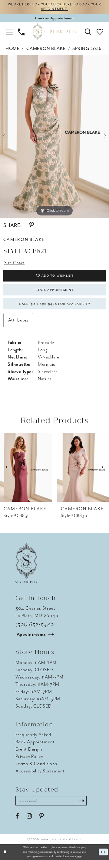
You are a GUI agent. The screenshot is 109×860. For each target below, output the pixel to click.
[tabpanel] (54, 136)
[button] (9, 31)
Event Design (28, 749)
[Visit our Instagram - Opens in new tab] (29, 816)
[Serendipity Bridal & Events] (55, 31)
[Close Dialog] (5, 852)
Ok (103, 852)
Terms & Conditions (36, 764)
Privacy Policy (29, 756)
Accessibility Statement (40, 771)
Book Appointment (55, 290)
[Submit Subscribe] (82, 800)
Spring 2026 (86, 48)
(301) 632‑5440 (34, 624)
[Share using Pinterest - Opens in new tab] (31, 225)
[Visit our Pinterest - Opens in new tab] (41, 816)
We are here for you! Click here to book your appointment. (54, 6)
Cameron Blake (46, 48)
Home (12, 48)
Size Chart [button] (14, 263)
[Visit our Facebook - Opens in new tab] (17, 816)
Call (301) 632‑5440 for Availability (54, 304)
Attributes (18, 320)
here (79, 856)
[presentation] (26, 467)
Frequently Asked (33, 735)
